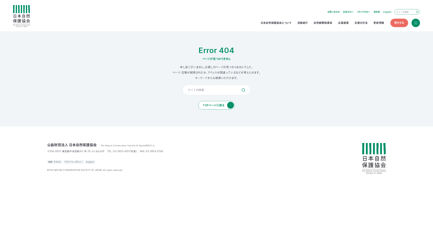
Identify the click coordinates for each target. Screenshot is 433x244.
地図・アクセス (54, 162)
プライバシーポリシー (73, 162)
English (387, 12)
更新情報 (378, 22)
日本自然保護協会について (276, 22)
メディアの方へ (363, 12)
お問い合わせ (333, 12)
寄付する (399, 22)
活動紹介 (302, 22)
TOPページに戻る (213, 105)
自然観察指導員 (323, 22)
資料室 (377, 12)
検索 (417, 11)
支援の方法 (361, 22)
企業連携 (343, 22)
